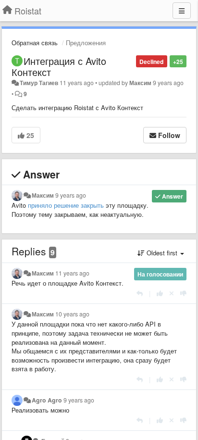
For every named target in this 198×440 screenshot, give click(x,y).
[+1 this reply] (160, 293)
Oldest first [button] (162, 252)
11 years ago (72, 273)
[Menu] (182, 10)
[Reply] (139, 293)
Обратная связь (35, 42)
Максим (140, 82)
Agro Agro (47, 400)
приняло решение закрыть (66, 205)
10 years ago (72, 314)
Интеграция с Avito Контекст (59, 66)
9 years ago (70, 195)
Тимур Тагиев (39, 82)
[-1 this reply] (183, 293)
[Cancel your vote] (171, 293)
